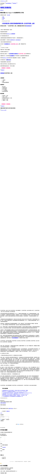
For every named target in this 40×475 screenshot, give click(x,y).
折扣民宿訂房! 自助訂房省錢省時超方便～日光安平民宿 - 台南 (18, 23)
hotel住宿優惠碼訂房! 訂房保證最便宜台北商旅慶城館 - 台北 (12, 396)
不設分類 (3, 447)
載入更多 (2, 414)
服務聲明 (29, 461)
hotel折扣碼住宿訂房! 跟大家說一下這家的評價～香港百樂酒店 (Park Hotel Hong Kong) (17, 392)
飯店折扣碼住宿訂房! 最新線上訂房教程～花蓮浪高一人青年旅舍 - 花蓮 (14, 395)
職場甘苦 (8, 411)
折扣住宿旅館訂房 (15, 337)
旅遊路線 (2, 73)
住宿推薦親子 (12, 55)
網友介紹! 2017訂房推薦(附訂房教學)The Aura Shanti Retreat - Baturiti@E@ (14, 391)
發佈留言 (2, 420)
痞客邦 (10, 408)
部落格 (3, 18)
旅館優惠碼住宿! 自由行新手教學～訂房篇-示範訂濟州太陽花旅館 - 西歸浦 (15, 390)
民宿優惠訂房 (16, 53)
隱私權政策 (25, 461)
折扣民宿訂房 (28, 25)
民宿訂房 (13, 33)
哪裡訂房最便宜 (5, 7)
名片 (3, 19)
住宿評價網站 (11, 53)
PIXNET (13, 461)
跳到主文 (2, 10)
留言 (12, 408)
